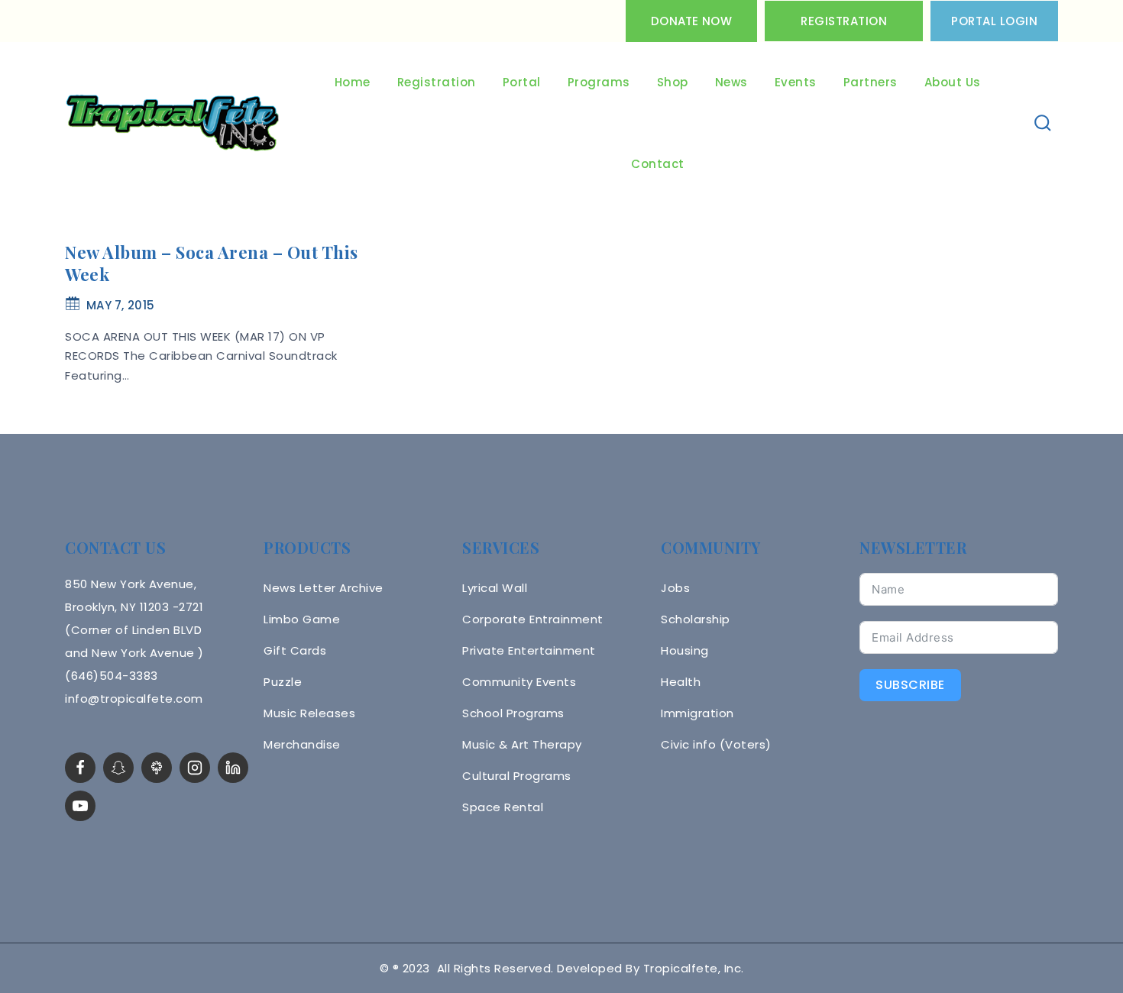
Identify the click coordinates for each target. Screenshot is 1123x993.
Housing (685, 650)
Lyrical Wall (494, 588)
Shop (672, 82)
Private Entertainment (529, 650)
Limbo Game (302, 619)
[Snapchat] (118, 767)
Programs (599, 82)
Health (681, 682)
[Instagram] (195, 767)
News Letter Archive (324, 588)
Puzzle (283, 682)
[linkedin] (233, 767)
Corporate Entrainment (533, 619)
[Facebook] (80, 767)
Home (353, 82)
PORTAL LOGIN (994, 21)
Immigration (697, 713)
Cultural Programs (516, 776)
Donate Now (691, 21)
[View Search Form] (1043, 123)
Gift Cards (295, 650)
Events (796, 82)
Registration (844, 21)
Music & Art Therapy (522, 744)
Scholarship (695, 619)
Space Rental (502, 807)
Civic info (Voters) (716, 744)
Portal (522, 82)
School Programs (513, 713)
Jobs (675, 588)
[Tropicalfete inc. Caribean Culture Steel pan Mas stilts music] (172, 124)
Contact (657, 164)
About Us (952, 82)
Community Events (519, 682)
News (731, 82)
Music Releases (309, 713)
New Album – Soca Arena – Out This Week (211, 263)
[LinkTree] (156, 767)
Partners (870, 82)
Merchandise (302, 744)
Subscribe (910, 685)
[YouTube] (80, 806)
